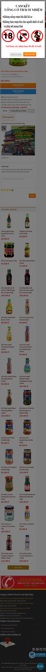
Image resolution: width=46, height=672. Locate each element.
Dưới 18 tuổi (16, 54)
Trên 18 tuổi (30, 54)
